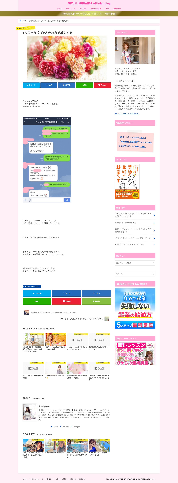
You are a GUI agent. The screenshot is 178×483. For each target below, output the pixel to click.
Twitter (55, 426)
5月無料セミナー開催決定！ (126, 223)
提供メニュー (70, 8)
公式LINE (83, 8)
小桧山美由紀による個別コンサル (132, 146)
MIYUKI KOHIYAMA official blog (89, 3)
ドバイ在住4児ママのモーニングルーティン (133, 238)
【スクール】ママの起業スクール (132, 137)
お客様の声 (117, 8)
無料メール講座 (96, 8)
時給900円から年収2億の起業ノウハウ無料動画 (90, 13)
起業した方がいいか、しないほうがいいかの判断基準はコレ (133, 230)
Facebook (65, 426)
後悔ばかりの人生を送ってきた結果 (129, 244)
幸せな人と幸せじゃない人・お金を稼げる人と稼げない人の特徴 (133, 215)
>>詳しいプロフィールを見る (127, 113)
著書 (107, 8)
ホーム (59, 8)
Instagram (77, 426)
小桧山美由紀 (44, 406)
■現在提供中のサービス (33, 286)
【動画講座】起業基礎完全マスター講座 (135, 141)
